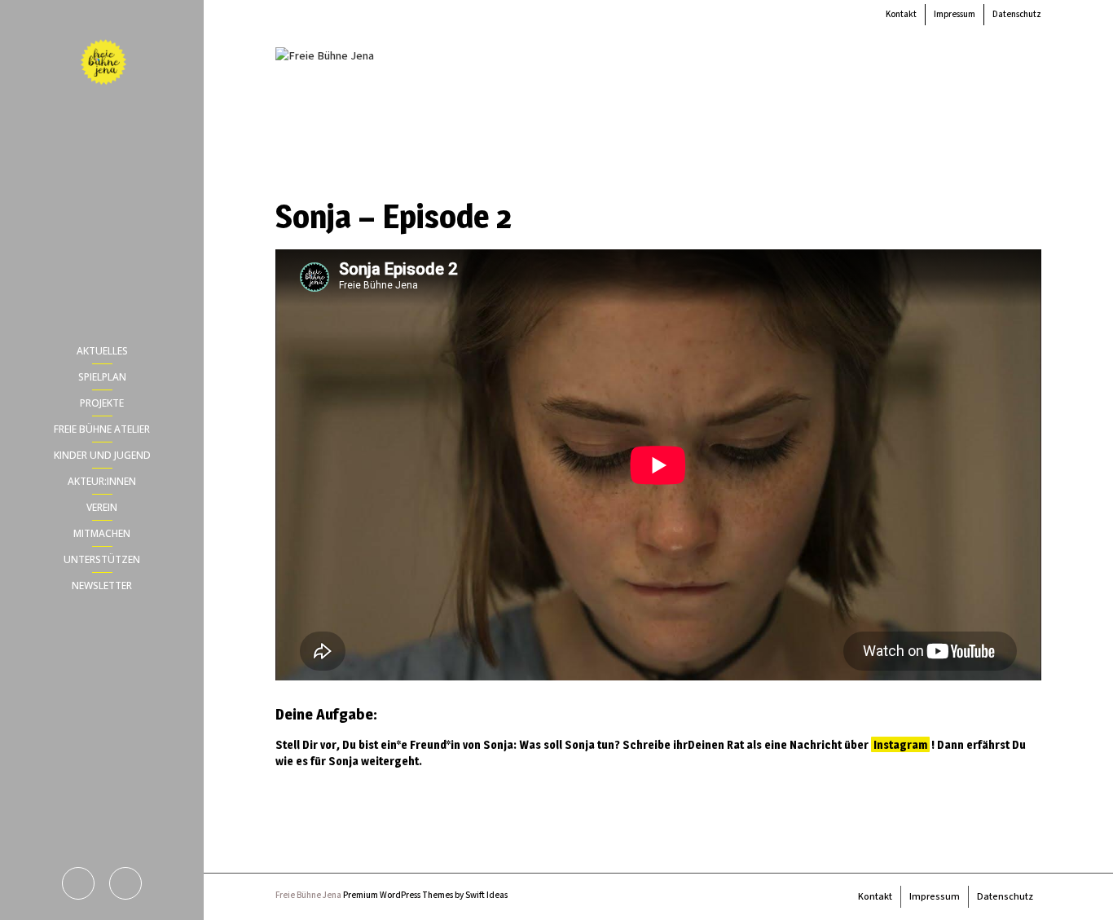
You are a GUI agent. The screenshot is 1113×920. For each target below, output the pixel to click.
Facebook (78, 883)
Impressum (954, 14)
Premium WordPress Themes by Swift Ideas (425, 895)
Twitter (125, 883)
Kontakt (901, 14)
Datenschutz (1016, 14)
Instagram (900, 744)
